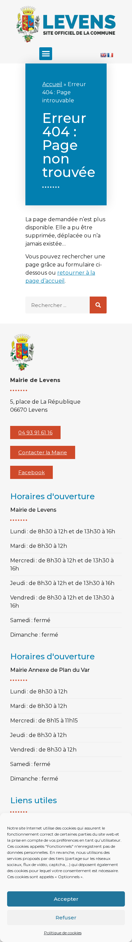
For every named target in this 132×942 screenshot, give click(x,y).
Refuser (66, 917)
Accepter (66, 899)
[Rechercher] (98, 305)
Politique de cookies (63, 932)
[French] (110, 55)
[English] (103, 55)
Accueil (52, 84)
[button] (45, 53)
